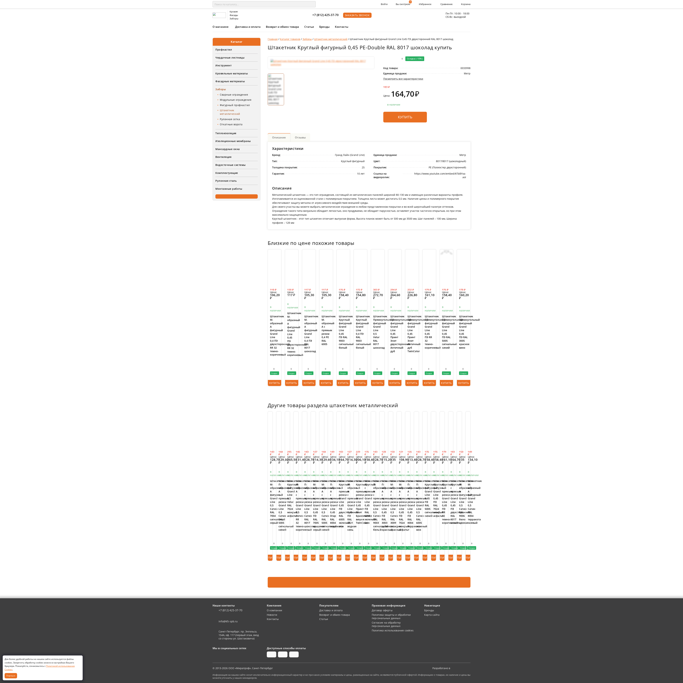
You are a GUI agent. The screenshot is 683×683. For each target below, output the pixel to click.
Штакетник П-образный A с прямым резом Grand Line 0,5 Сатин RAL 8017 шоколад (304, 503)
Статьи (309, 26)
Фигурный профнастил (235, 105)
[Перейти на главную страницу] (219, 15)
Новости (272, 614)
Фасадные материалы (230, 81)
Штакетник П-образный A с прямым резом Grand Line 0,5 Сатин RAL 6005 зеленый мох (416, 505)
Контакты (341, 26)
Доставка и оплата (248, 26)
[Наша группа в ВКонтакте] (216, 655)
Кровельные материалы (231, 73)
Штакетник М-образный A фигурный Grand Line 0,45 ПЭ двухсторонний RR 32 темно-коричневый (291, 334)
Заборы (220, 89)
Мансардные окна (227, 149)
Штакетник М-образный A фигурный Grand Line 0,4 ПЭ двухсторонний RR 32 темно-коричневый (274, 335)
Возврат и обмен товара (282, 26)
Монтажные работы (228, 188)
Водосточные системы (230, 165)
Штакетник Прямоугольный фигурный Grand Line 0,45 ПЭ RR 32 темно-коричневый (429, 332)
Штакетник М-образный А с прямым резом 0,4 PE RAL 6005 (326, 330)
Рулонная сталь (226, 180)
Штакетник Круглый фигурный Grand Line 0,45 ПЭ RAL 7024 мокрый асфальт (433, 498)
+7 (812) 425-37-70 (325, 15)
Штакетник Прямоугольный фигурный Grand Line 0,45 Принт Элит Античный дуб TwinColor (412, 334)
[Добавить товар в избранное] (393, 58)
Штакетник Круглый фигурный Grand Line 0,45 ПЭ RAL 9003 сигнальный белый (343, 332)
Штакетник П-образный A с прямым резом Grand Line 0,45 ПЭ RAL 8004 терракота (407, 503)
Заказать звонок (357, 15)
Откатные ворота (231, 124)
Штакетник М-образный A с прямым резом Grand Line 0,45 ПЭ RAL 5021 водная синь (347, 505)
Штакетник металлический (230, 112)
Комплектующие (226, 173)
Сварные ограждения (234, 94)
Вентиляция (223, 157)
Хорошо (10, 675)
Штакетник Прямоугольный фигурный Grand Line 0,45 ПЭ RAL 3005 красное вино (463, 332)
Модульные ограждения (235, 99)
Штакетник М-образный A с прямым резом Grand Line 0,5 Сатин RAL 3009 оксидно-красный (390, 505)
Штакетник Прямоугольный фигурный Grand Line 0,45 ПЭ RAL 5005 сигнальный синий (446, 332)
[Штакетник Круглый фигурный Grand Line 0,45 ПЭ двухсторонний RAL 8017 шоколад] (321, 62)
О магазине (221, 26)
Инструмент (223, 65)
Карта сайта (432, 614)
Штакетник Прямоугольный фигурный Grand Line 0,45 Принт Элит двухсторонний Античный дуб (394, 334)
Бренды (324, 26)
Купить (405, 116)
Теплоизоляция (225, 133)
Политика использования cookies (393, 630)
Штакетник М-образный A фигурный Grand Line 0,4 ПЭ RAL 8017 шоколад (308, 334)
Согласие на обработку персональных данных (386, 624)
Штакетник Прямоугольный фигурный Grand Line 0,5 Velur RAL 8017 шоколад (377, 332)
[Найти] (312, 4)
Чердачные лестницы (229, 57)
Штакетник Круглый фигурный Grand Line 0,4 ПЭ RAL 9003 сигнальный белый (360, 332)
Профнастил (223, 49)
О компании (274, 610)
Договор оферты (382, 610)
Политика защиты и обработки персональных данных (391, 616)
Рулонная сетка (230, 119)
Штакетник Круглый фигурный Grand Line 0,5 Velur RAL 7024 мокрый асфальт (287, 498)
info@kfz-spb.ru (228, 621)
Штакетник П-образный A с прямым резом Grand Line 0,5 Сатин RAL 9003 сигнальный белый (373, 505)
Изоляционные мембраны (233, 141)
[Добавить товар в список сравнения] (385, 58)
